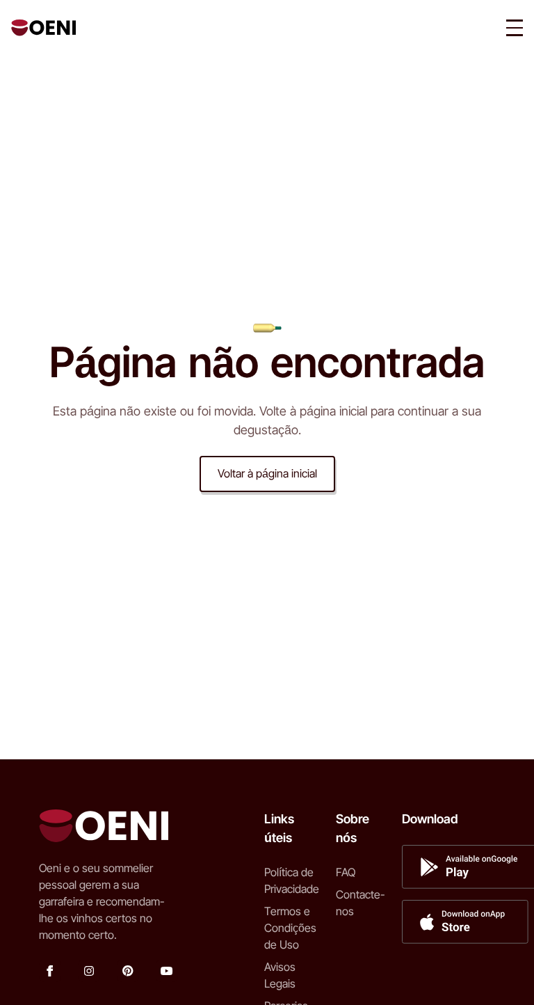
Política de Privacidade (291, 880)
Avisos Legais (280, 975)
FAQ (345, 872)
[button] (514, 28)
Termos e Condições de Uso (290, 927)
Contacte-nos (360, 902)
